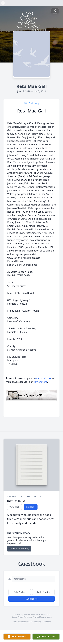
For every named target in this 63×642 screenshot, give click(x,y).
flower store (40, 381)
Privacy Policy (23, 617)
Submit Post (31, 598)
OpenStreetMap (34, 621)
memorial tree (43, 378)
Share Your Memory (19, 548)
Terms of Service (39, 617)
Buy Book (30, 506)
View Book (14, 506)
